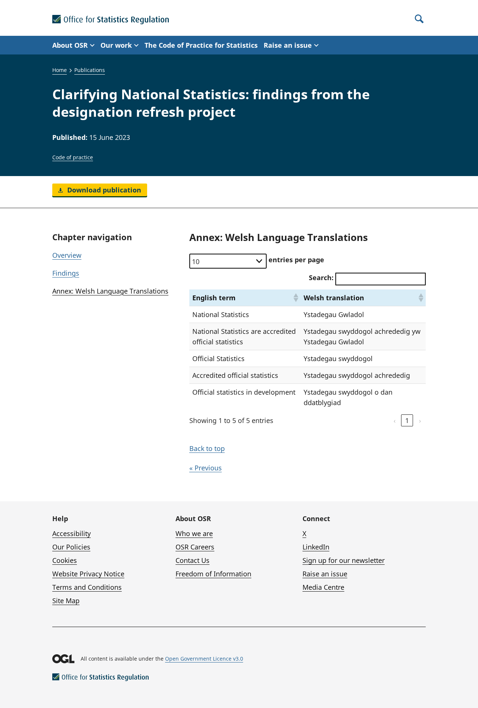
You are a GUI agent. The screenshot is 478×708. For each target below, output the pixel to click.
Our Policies (71, 546)
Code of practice (72, 157)
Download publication (103, 189)
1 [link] (407, 420)
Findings (65, 273)
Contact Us (192, 560)
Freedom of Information (213, 573)
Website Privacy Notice (88, 573)
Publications (89, 69)
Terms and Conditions (87, 587)
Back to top (207, 448)
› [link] (420, 420)
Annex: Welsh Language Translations (110, 290)
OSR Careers (195, 546)
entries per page (296, 259)
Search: (321, 277)
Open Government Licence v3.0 (204, 658)
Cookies (64, 560)
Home (59, 69)
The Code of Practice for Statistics (201, 45)
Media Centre (323, 587)
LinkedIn (315, 546)
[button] (295, 297)
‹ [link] (394, 420)
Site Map (66, 600)
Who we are (194, 533)
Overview (66, 255)
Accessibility (71, 533)
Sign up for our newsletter (343, 560)
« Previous (205, 467)
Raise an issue (324, 573)
